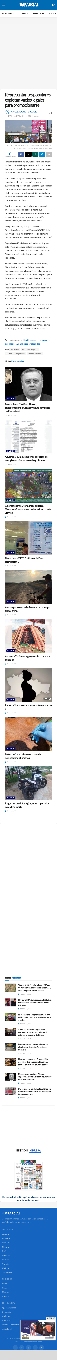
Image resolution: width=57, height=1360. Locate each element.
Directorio (6, 1312)
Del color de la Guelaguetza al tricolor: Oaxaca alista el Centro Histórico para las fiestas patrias (34, 1091)
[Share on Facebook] (21, 154)
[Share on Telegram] (42, 154)
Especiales (38, 13)
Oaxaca (24, 13)
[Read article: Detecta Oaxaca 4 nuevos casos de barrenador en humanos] (28, 734)
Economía (6, 1242)
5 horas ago (10, 464)
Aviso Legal (7, 1329)
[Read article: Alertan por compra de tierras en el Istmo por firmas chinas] (28, 587)
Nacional (6, 1247)
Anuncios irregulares (15, 354)
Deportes (6, 1255)
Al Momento (8, 13)
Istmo (4, 1283)
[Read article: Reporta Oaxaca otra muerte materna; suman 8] (28, 685)
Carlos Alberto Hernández (24, 111)
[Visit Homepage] (28, 5)
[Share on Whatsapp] (35, 154)
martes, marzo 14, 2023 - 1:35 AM (23, 116)
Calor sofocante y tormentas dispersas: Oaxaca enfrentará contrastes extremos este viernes (28, 509)
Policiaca (6, 1238)
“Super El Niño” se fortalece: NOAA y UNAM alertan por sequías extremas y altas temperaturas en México (34, 988)
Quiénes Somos (9, 1307)
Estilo (4, 1251)
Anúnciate (6, 1316)
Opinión (5, 1259)
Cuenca (5, 1296)
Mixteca (5, 1292)
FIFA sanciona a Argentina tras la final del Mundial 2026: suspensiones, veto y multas (34, 1017)
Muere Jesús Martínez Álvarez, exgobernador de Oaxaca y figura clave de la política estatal (27, 408)
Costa (4, 1288)
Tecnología (7, 1272)
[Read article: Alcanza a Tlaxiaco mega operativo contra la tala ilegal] (28, 636)
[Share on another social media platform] (49, 154)
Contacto (6, 1320)
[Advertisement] (28, 55)
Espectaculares (34, 354)
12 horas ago (11, 566)
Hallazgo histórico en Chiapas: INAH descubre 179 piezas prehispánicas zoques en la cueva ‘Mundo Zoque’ (33, 1062)
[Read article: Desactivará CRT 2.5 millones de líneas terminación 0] (28, 538)
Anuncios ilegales (29, 350)
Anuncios (15, 350)
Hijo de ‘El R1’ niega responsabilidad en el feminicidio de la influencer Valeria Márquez (34, 1002)
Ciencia (5, 1264)
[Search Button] (53, 5)
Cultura (5, 1268)
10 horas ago (11, 517)
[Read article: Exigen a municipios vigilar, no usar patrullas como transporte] (28, 783)
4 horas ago (10, 415)
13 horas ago (11, 811)
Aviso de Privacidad (10, 1324)
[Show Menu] (3, 5)
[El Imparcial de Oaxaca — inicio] (28, 1214)
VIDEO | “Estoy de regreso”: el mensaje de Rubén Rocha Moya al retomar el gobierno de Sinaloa (32, 1032)
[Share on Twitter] (28, 154)
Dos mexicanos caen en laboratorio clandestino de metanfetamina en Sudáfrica (33, 1047)
